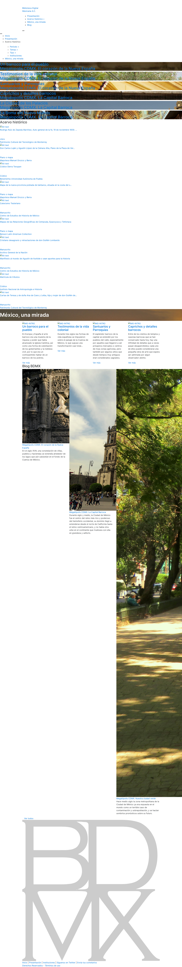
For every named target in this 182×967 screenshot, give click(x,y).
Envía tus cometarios (87, 962)
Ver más (26, 362)
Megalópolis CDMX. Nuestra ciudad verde (136, 798)
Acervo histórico (35, 19)
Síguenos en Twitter (66, 962)
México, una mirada (36, 22)
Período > (14, 46)
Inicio (7, 36)
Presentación (33, 16)
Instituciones (49, 962)
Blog (29, 25)
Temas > (14, 49)
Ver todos (28, 818)
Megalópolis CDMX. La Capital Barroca (87, 512)
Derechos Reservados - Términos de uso (41, 965)
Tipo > (13, 52)
